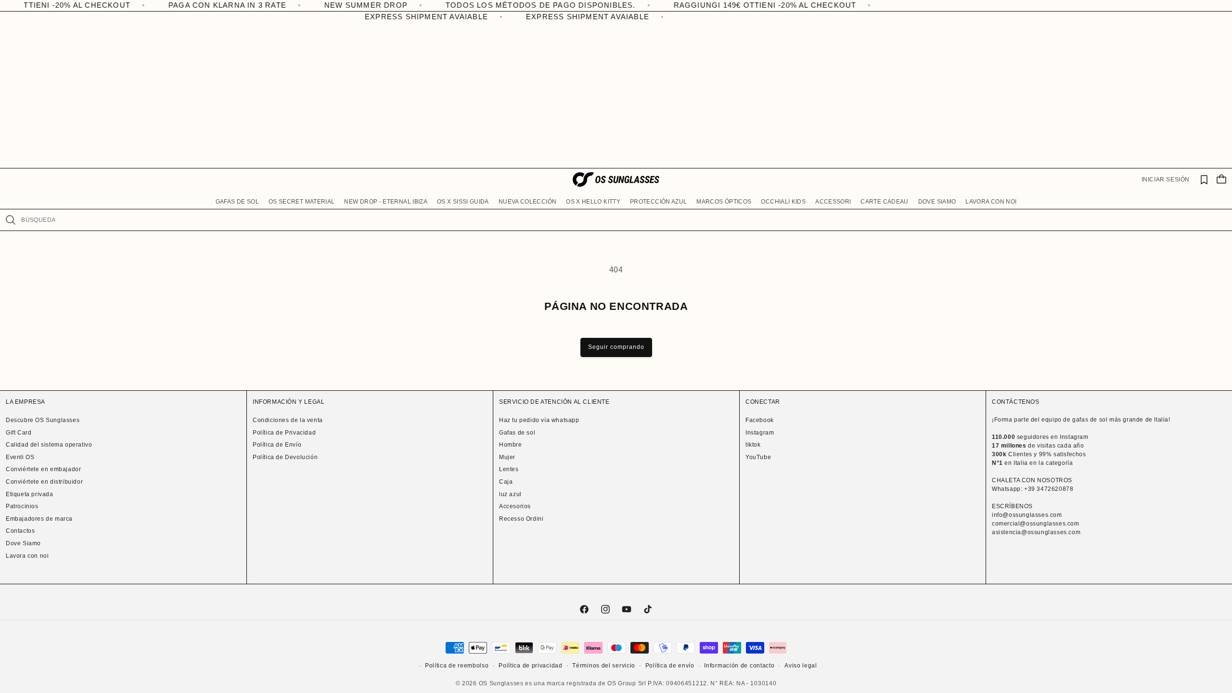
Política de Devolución (285, 457)
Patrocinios (22, 506)
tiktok (753, 444)
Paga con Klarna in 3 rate (193, 5)
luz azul (510, 494)
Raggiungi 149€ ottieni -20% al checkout (731, 5)
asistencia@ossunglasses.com (1036, 532)
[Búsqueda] (10, 220)
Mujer (507, 457)
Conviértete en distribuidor (44, 481)
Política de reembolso (457, 665)
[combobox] (622, 220)
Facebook (759, 420)
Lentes (509, 469)
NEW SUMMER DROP (331, 5)
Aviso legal (800, 665)
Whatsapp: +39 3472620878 (1032, 489)
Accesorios (515, 506)
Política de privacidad (530, 665)
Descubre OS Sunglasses (42, 420)
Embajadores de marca (39, 518)
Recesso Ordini (521, 518)
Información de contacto (739, 665)
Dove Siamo (23, 543)
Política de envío (669, 665)
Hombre (510, 444)
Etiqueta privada (29, 494)
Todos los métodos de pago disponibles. (506, 5)
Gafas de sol (517, 432)
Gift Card (18, 432)
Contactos (20, 530)
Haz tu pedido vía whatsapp (539, 420)
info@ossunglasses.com (1027, 515)
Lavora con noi (27, 555)
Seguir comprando (616, 347)
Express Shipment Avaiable (418, 17)
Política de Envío (277, 444)
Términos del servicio (603, 665)
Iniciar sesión (1166, 179)
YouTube (758, 457)
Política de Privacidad (284, 432)
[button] (237, 202)
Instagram (759, 432)
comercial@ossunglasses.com (1035, 523)
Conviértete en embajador (43, 469)
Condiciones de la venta (288, 420)
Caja (506, 481)
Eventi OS (20, 457)
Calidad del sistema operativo (49, 444)
